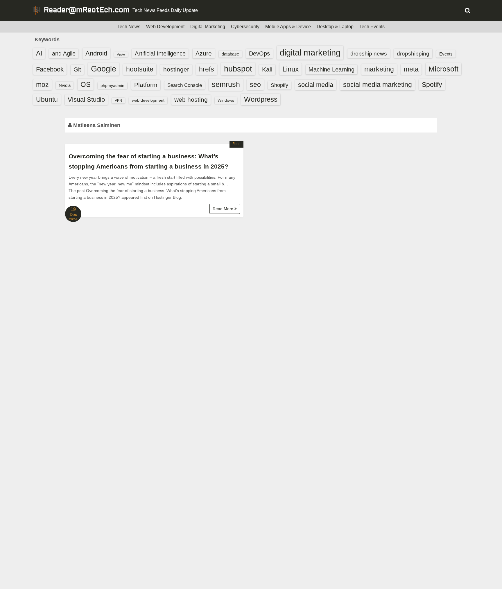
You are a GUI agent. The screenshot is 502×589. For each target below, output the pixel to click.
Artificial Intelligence (160, 53)
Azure (204, 53)
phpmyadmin (112, 85)
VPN (118, 101)
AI (39, 53)
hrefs (206, 69)
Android (96, 53)
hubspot (238, 69)
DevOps (259, 53)
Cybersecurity (245, 26)
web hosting (191, 99)
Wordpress (260, 99)
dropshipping (413, 53)
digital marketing (310, 52)
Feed (236, 144)
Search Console (184, 85)
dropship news (368, 53)
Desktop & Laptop (335, 26)
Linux (290, 69)
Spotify (432, 84)
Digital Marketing (207, 26)
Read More (223, 208)
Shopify (279, 85)
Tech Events (372, 26)
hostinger (176, 69)
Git (77, 69)
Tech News (128, 26)
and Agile (64, 53)
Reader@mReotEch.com (87, 10)
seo (255, 84)
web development (148, 100)
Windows (226, 100)
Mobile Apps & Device (288, 26)
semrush (226, 84)
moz (42, 84)
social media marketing (377, 84)
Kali (267, 69)
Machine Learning (331, 69)
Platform (145, 84)
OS (85, 84)
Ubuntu (47, 99)
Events (446, 53)
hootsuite (139, 69)
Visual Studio (86, 99)
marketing (379, 69)
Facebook (50, 69)
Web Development (165, 26)
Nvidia (65, 85)
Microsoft (443, 69)
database (230, 53)
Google (103, 69)
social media (315, 84)
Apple (121, 54)
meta (411, 69)
